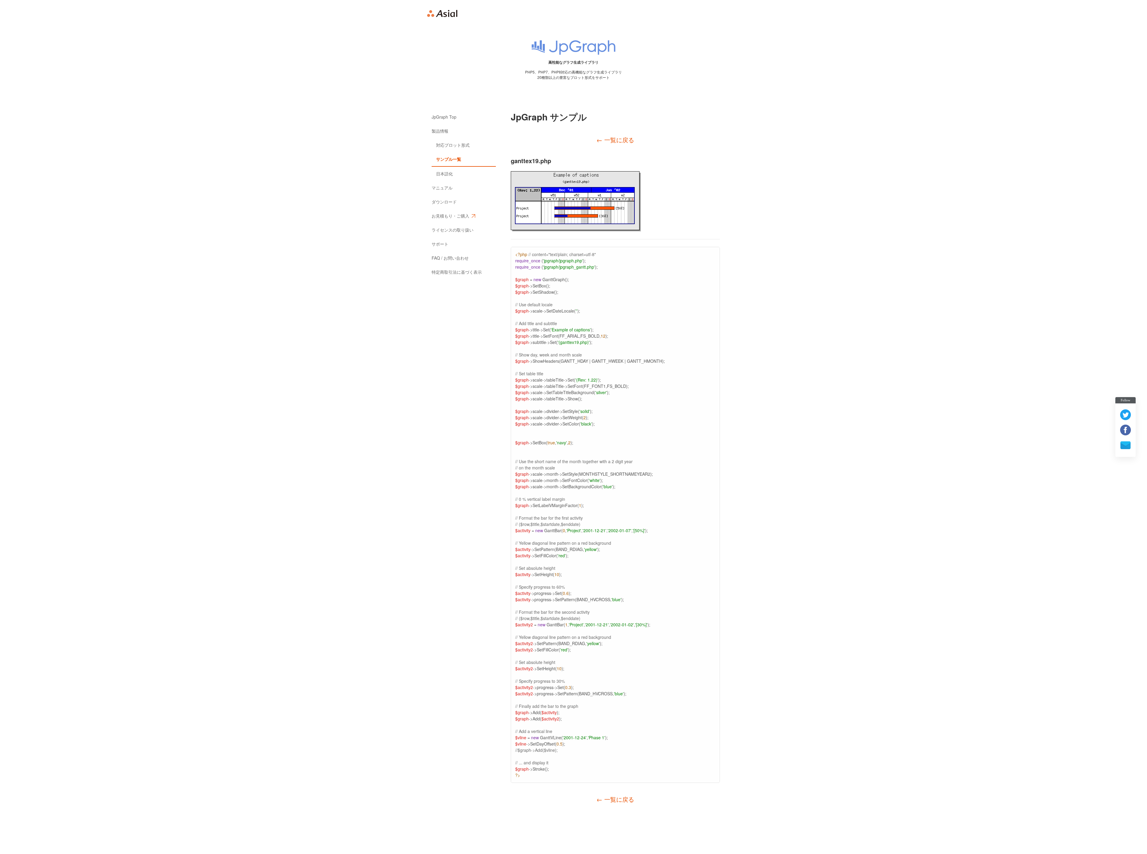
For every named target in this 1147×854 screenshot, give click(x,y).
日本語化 (444, 174)
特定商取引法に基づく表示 (457, 272)
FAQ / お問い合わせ (450, 258)
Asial (442, 13)
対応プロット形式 (453, 145)
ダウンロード (444, 202)
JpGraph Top (444, 117)
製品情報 (440, 131)
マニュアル (442, 188)
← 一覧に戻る (615, 139)
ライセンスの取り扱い (452, 230)
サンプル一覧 (448, 159)
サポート (440, 244)
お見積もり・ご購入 (450, 216)
